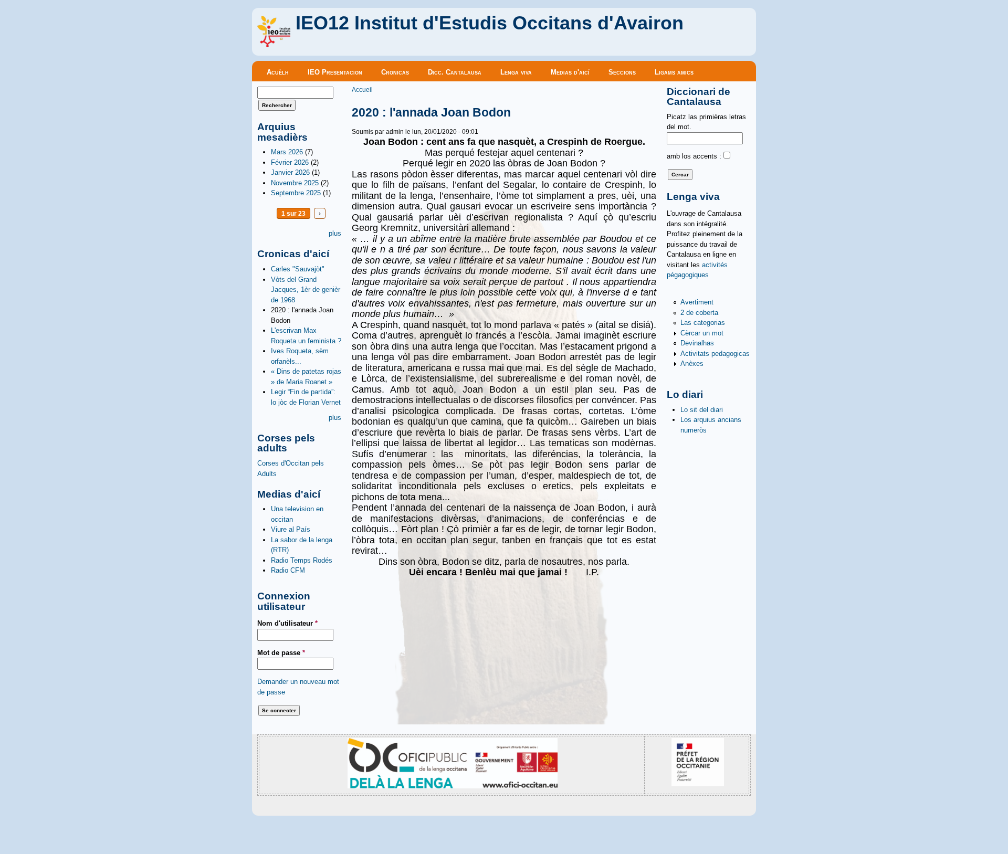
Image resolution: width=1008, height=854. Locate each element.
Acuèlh (278, 72)
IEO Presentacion (335, 72)
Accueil (362, 89)
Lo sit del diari (701, 410)
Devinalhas (697, 343)
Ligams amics (674, 72)
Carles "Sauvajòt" (297, 269)
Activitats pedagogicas (715, 353)
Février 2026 (290, 162)
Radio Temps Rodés (301, 560)
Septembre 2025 (296, 193)
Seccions (622, 72)
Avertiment (696, 302)
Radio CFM (288, 570)
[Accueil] (273, 45)
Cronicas (395, 72)
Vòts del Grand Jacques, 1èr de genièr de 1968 (305, 290)
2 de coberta (699, 313)
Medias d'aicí (570, 72)
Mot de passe (281, 653)
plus (335, 233)
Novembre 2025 (295, 183)
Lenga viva (516, 72)
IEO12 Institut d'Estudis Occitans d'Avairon (490, 23)
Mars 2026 (287, 152)
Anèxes (692, 363)
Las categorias (702, 322)
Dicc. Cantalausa (454, 72)
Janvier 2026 (290, 172)
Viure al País (290, 529)
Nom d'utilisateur (287, 623)
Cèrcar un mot (701, 333)
